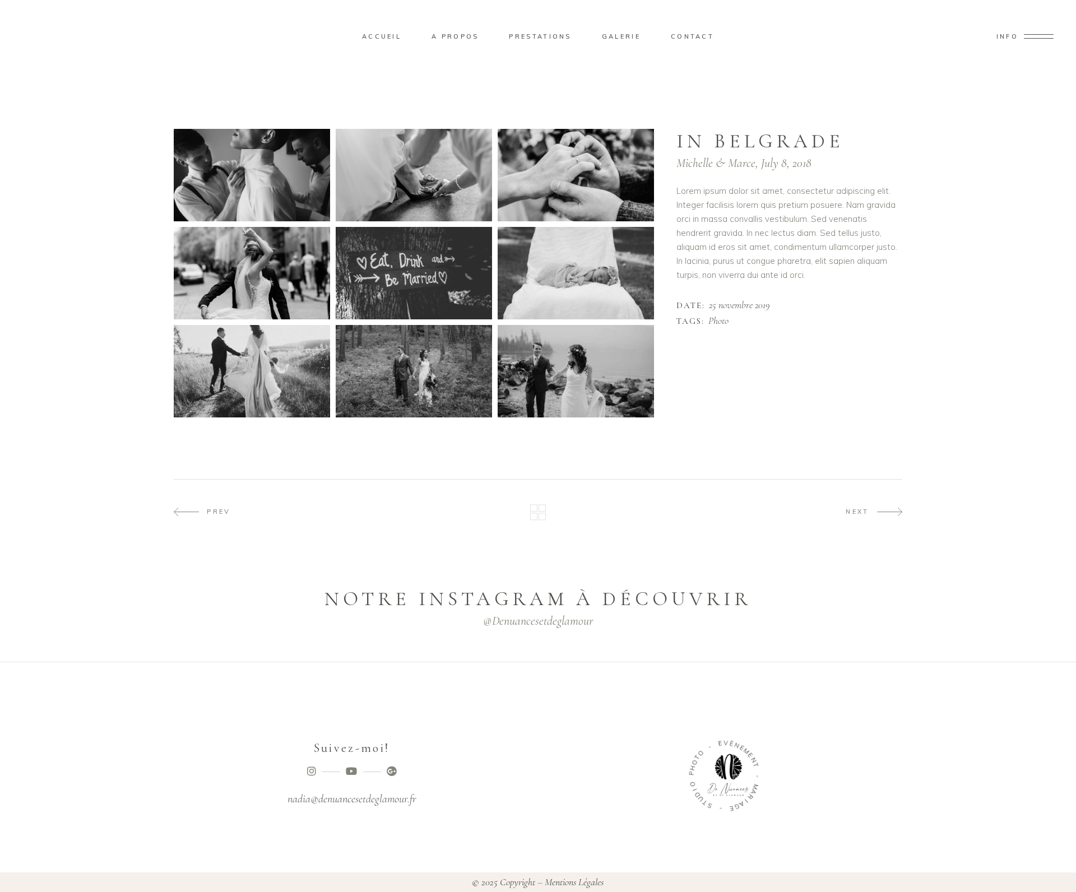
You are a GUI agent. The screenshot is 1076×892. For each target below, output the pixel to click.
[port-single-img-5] (576, 273)
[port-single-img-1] (252, 175)
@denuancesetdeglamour (538, 621)
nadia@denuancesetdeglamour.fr (351, 799)
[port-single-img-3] (576, 175)
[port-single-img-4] (414, 273)
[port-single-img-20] (252, 371)
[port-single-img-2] (414, 175)
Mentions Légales (574, 882)
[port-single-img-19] (252, 273)
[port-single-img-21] (414, 371)
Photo (718, 321)
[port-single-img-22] (576, 371)
